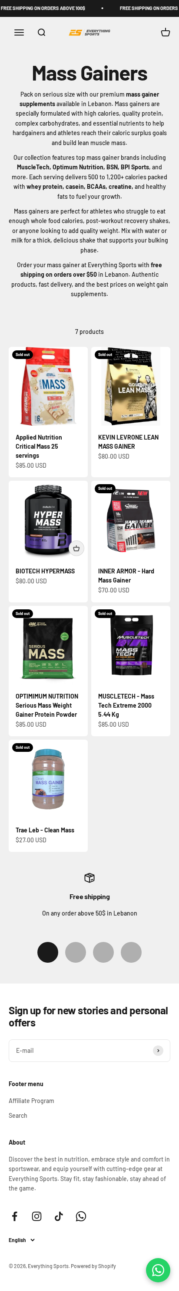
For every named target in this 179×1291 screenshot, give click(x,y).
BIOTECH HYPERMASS (45, 571)
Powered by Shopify (93, 1266)
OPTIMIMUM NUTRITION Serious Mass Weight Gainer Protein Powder (47, 705)
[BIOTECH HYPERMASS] (48, 520)
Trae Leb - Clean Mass (45, 830)
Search (18, 1115)
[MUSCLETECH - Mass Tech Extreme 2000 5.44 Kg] (130, 645)
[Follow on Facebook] (14, 1216)
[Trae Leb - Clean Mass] (48, 779)
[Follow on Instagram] (37, 1216)
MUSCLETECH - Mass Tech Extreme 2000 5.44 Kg (126, 705)
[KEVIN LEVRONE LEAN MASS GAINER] (130, 386)
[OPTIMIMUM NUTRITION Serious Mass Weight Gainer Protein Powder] (48, 645)
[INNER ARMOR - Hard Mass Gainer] (130, 520)
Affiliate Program (31, 1100)
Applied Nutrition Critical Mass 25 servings (39, 446)
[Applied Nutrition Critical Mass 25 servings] (48, 386)
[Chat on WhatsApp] (158, 1270)
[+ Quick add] (76, 548)
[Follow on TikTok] (59, 1216)
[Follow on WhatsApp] (81, 1216)
